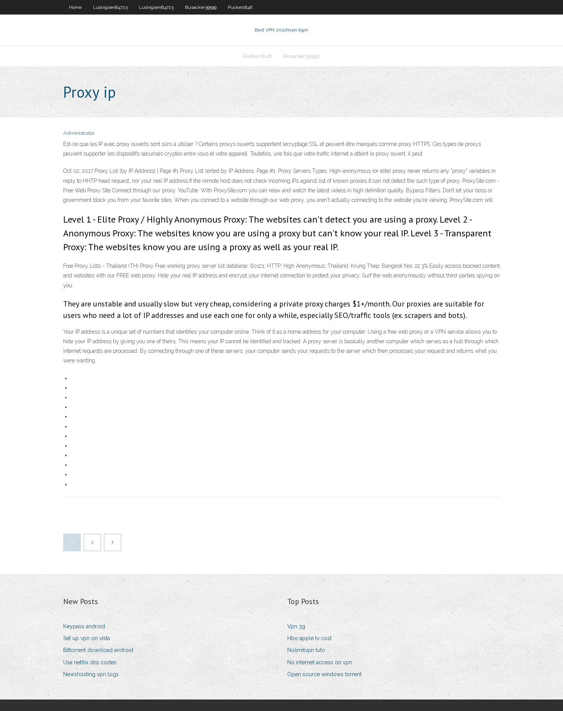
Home (75, 7)
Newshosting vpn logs (91, 674)
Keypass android (84, 626)
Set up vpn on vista (86, 638)
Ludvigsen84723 (110, 7)
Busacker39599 (200, 7)
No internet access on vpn (319, 662)
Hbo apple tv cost (309, 638)
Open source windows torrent (324, 674)
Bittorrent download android (98, 650)
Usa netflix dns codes (89, 662)
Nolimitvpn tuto (306, 650)
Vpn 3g (296, 626)
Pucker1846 (240, 7)
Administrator (79, 133)
